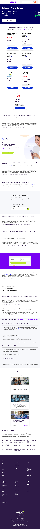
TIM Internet (34, 184)
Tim (2, 462)
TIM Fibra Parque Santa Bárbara (7, 442)
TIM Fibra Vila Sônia (17, 445)
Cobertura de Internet (17, 482)
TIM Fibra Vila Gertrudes (18, 444)
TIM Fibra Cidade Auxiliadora (32, 444)
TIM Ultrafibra (12, 117)
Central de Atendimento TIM (7, 274)
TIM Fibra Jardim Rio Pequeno (7, 449)
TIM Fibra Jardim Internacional (19, 440)
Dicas (28, 490)
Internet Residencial (29, 458)
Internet (28, 491)
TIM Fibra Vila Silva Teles (31, 449)
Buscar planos (18, 262)
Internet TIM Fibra (17, 489)
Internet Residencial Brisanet (28, 478)
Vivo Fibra (16, 468)
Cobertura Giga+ (17, 490)
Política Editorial (4, 502)
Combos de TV (4, 490)
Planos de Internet (16, 458)
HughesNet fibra (17, 465)
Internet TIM (20, 328)
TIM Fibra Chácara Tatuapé (6, 440)
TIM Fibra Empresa (6, 176)
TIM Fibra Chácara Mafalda (31, 442)
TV (27, 487)
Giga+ (3, 475)
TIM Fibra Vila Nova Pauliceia (7, 444)
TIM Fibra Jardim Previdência (19, 442)
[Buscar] (35, 2)
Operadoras (4, 457)
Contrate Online (9, 20)
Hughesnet (3, 472)
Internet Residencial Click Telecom (29, 469)
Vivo (2, 460)
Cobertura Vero (17, 485)
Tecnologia (28, 484)
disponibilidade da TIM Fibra (7, 226)
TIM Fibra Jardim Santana (18, 447)
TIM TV (3, 491)
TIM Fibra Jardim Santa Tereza (7, 447)
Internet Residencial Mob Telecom (29, 466)
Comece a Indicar (8, 152)
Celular (28, 488)
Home (2, 25)
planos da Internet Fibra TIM (8, 165)
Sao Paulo (8, 25)
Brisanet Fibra (17, 464)
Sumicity (3, 466)
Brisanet (3, 469)
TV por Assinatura (4, 482)
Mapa (3, 498)
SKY (2, 465)
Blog (28, 481)
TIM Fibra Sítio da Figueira (6, 445)
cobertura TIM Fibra (6, 219)
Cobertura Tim (17, 492)
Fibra (4, 25)
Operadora (28, 485)
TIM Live (16, 467)
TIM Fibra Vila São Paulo (31, 445)
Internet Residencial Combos (28, 462)
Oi (2, 463)
